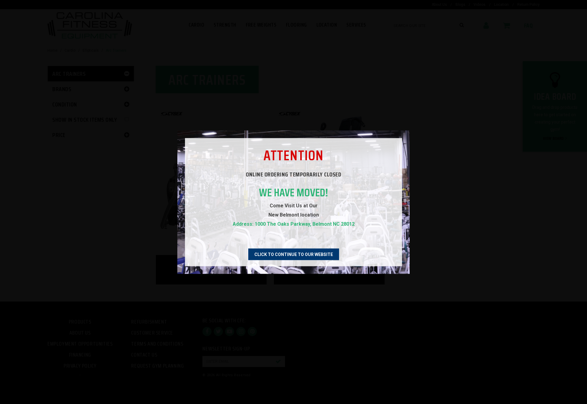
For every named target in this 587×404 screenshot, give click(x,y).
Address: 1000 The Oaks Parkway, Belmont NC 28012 (294, 224)
